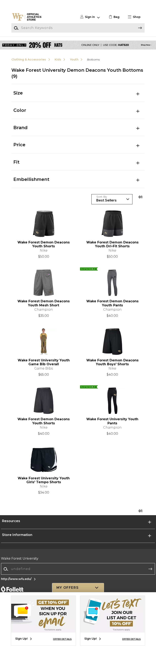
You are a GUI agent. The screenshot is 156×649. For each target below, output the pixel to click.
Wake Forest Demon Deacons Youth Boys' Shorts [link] (112, 362)
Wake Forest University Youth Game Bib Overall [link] (44, 362)
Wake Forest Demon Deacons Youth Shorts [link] (43, 244)
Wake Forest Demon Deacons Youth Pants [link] (112, 303)
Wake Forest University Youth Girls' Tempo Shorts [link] (44, 480)
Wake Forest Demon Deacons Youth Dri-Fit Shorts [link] (112, 244)
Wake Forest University (19, 558)
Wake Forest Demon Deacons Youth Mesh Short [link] (43, 303)
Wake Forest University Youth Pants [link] (112, 421)
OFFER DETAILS (62, 639)
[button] (136, 17)
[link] (113, 17)
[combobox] (78, 569)
